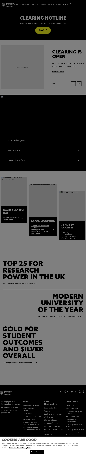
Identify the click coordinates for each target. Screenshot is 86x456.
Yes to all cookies (36, 452)
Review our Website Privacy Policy (20, 448)
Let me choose (21, 452)
